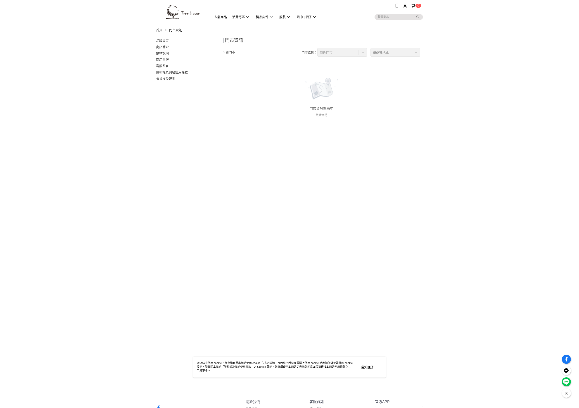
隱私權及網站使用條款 (237, 367)
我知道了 (367, 367)
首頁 (159, 30)
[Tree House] (181, 12)
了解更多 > (203, 370)
